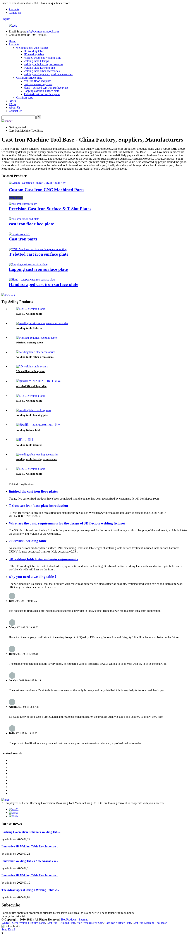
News (12, 100)
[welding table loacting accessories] (37, 454)
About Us (14, 107)
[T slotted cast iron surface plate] (38, 249)
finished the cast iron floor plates (33, 491)
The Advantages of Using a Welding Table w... (30, 890)
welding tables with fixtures (32, 47)
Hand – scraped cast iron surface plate (46, 87)
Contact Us (15, 110)
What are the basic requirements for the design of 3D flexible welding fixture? (67, 523)
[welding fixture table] (38, 424)
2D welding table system (30, 371)
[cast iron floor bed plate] (24, 219)
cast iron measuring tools (38, 84)
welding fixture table (28, 430)
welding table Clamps (36, 61)
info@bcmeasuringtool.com (42, 31)
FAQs (12, 104)
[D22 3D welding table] (30, 468)
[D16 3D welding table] (30, 395)
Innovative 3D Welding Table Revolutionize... (29, 846)
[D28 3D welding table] (30, 308)
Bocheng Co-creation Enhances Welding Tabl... (31, 832)
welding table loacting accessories (43, 64)
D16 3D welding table (29, 400)
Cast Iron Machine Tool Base (150, 922)
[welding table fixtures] (42, 323)
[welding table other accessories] (35, 352)
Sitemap (83, 919)
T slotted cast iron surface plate (42, 94)
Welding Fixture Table (32, 922)
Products (14, 9)
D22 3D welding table (29, 473)
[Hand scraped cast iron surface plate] (32, 279)
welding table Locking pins (39, 67)
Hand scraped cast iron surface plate (43, 284)
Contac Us (15, 12)
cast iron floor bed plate (37, 80)
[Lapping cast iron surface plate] (28, 264)
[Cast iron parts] (19, 234)
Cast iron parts (24, 97)
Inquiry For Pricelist (13, 916)
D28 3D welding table (29, 313)
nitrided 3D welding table (31, 386)
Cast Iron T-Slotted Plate (61, 922)
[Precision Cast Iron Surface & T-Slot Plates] (23, 203)
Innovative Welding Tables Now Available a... (29, 861)
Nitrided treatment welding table (42, 57)
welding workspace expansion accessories (48, 74)
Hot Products (68, 919)
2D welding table (34, 51)
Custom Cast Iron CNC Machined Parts (46, 189)
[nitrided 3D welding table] (38, 381)
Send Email (8, 929)
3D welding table (34, 54)
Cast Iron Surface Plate (117, 922)
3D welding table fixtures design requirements (43, 559)
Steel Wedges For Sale (90, 922)
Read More (15, 197)
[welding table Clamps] (25, 439)
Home (12, 41)
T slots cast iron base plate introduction (38, 505)
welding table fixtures (29, 328)
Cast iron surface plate (29, 77)
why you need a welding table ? (32, 577)
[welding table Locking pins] (33, 410)
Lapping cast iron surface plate (41, 90)
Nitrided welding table (29, 342)
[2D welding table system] (32, 366)
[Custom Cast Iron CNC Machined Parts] (37, 182)
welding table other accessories (42, 71)
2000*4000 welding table (28, 541)
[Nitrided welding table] (36, 337)
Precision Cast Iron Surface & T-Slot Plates (50, 208)
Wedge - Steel (9, 922)
